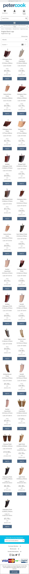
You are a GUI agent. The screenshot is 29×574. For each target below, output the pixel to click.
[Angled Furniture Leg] (21, 53)
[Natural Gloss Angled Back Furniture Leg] (21, 332)
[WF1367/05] (7, 228)
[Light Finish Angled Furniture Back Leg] (21, 438)
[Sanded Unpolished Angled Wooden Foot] (21, 402)
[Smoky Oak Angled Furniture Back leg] (7, 332)
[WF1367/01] (21, 193)
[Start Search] (26, 18)
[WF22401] (7, 53)
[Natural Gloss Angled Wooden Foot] (7, 88)
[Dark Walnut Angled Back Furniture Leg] (21, 228)
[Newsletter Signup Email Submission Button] (23, 540)
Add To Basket (7, 79)
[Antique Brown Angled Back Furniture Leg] (7, 368)
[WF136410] (21, 298)
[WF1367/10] (7, 263)
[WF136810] (7, 402)
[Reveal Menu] (14, 23)
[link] (10, 554)
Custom (4, 44)
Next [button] (27, 26)
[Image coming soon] (7, 123)
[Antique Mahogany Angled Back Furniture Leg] (7, 298)
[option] (14, 26)
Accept (15, 572)
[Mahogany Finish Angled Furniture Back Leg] (7, 470)
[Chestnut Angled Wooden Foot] (7, 438)
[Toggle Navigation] (14, 22)
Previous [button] (1, 26)
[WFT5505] (21, 123)
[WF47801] (21, 88)
